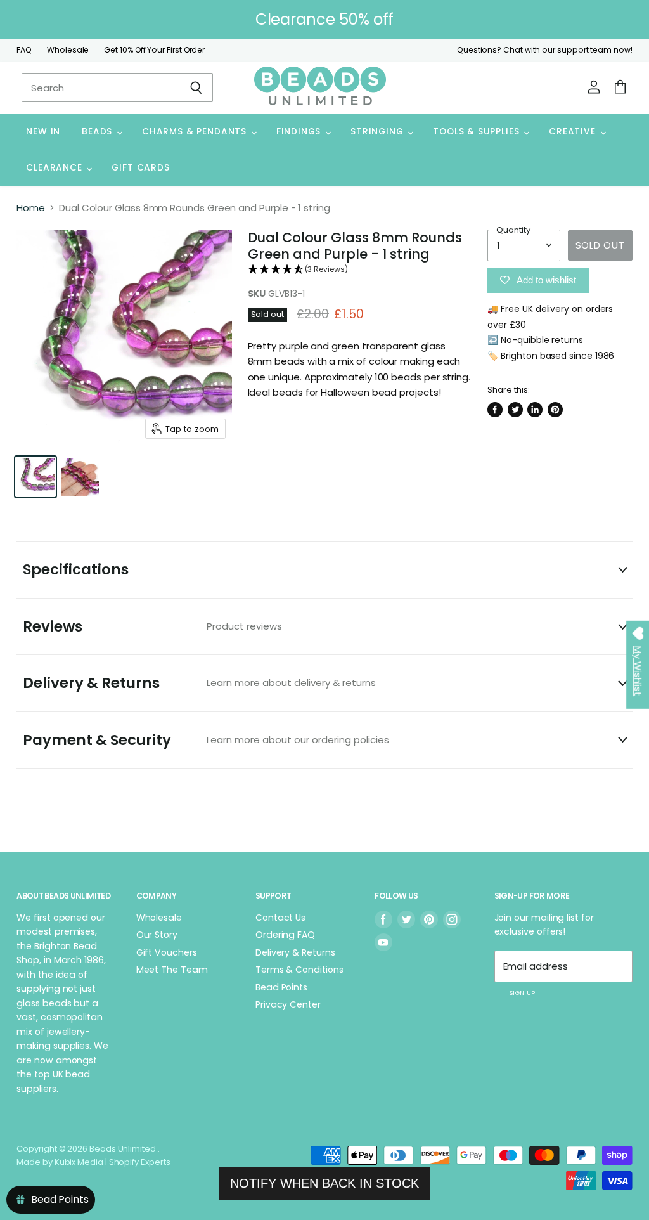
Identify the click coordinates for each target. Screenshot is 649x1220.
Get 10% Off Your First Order (154, 50)
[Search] (196, 87)
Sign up (522, 993)
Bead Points (281, 987)
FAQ (24, 50)
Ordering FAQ (285, 934)
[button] (360, 270)
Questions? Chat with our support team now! (545, 50)
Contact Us (280, 917)
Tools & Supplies (477, 132)
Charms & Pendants (196, 132)
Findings (300, 132)
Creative (573, 132)
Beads (98, 132)
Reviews (152, 626)
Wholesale (68, 50)
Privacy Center (288, 1004)
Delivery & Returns (199, 683)
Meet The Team (172, 969)
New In (43, 132)
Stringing (378, 132)
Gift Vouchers (166, 952)
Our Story (156, 934)
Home (30, 207)
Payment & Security (206, 740)
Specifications (76, 569)
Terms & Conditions (299, 969)
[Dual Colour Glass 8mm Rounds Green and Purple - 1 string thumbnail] (35, 477)
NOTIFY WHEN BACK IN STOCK (324, 1183)
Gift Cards (140, 168)
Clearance (55, 168)
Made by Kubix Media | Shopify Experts (93, 1162)
